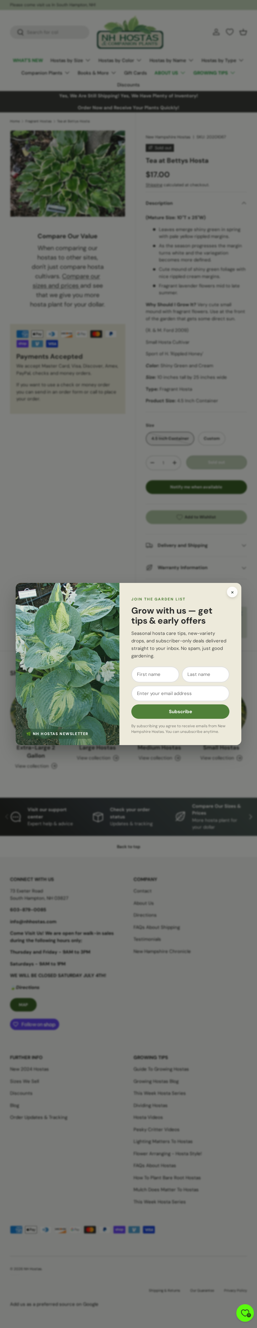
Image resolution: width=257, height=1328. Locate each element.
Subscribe (180, 711)
